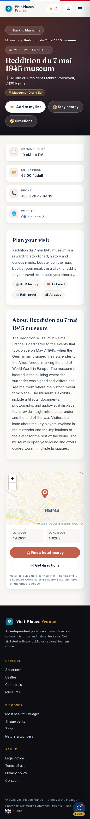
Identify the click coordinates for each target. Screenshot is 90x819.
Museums (12, 40)
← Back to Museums (24, 30)
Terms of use (15, 766)
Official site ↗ (33, 217)
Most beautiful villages (22, 714)
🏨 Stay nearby (65, 107)
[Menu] (80, 8)
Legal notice (14, 758)
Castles (11, 677)
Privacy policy (16, 773)
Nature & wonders (19, 736)
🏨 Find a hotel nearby (45, 552)
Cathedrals (13, 685)
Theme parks (15, 721)
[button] (45, 494)
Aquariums (13, 670)
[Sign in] (68, 8)
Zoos (9, 729)
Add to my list (25, 106)
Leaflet (44, 523)
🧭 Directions (21, 121)
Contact (11, 780)
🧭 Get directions (45, 565)
